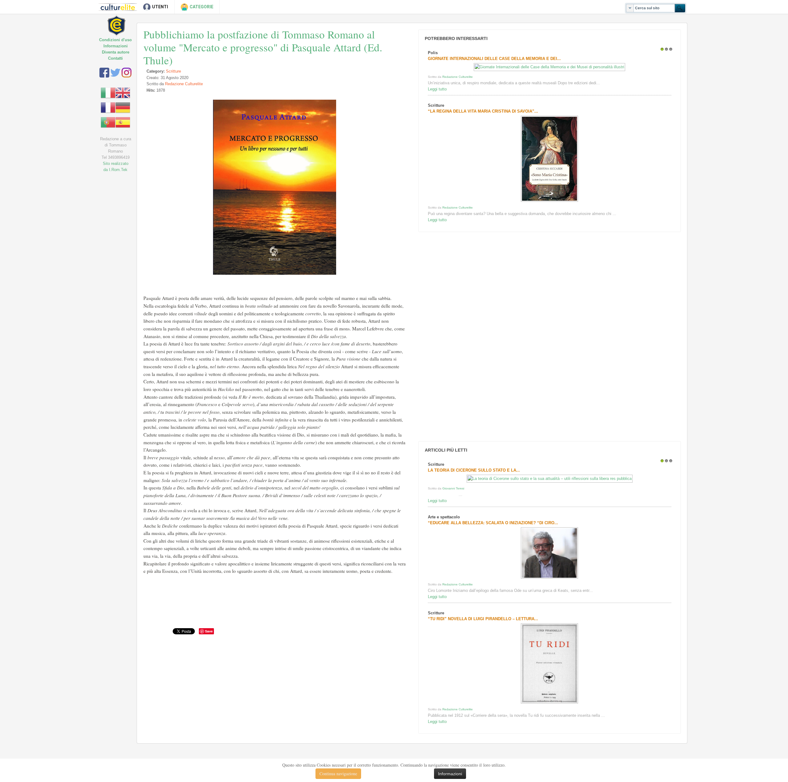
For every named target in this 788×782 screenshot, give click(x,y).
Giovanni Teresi (453, 488)
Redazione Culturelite (184, 84)
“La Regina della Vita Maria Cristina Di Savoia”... (483, 111)
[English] (122, 92)
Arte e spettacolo (444, 517)
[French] (108, 107)
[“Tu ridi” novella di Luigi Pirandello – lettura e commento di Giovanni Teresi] (549, 703)
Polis (433, 52)
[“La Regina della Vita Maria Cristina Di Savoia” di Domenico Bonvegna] (549, 201)
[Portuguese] (108, 122)
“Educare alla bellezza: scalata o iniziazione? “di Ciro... (493, 523)
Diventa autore (115, 52)
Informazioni (115, 46)
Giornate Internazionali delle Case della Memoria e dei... (494, 58)
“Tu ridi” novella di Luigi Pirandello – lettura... (483, 618)
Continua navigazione (338, 773)
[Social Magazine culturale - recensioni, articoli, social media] (120, 20)
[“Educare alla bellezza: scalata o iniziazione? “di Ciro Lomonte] (549, 578)
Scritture (173, 71)
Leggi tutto (437, 89)
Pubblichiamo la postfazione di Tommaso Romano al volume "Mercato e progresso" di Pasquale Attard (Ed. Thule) (262, 47)
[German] (122, 107)
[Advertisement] (462, 336)
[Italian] (108, 92)
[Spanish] (122, 122)
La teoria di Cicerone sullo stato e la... (474, 470)
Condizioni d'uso (115, 40)
